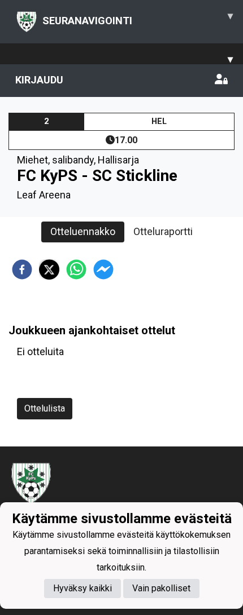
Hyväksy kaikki (82, 588)
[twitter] (49, 269)
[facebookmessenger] (103, 269)
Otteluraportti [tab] (163, 231)
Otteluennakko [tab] (82, 231)
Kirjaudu (39, 80)
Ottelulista (44, 408)
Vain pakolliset (161, 588)
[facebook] (22, 269)
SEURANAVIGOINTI (137, 18)
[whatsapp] (76, 269)
